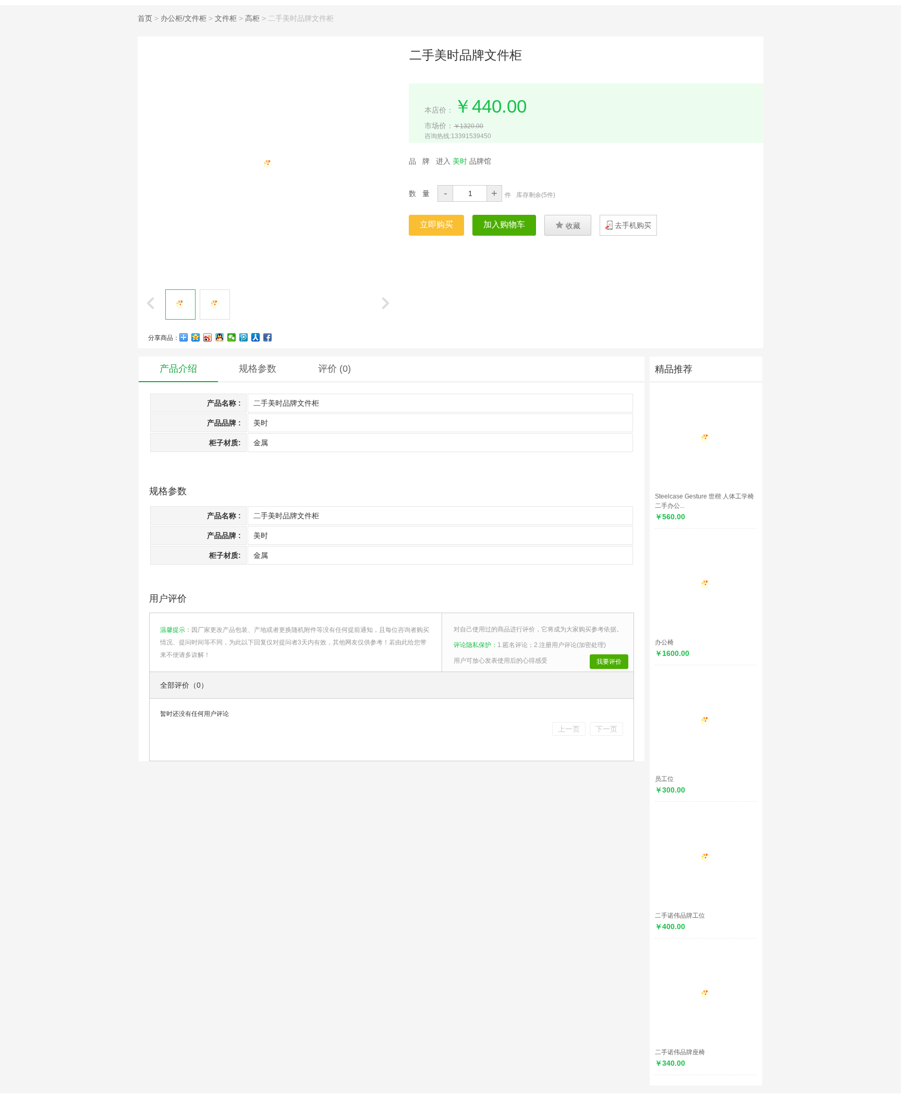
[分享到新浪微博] (207, 337)
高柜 (252, 18)
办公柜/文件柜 (183, 18)
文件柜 (226, 18)
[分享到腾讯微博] (243, 337)
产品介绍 (178, 368)
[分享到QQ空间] (195, 337)
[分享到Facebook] (267, 337)
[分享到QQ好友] (219, 337)
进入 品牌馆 (463, 161)
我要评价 (609, 661)
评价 (334, 368)
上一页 (569, 729)
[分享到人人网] (255, 337)
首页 (145, 18)
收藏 (567, 225)
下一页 (606, 729)
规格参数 (257, 368)
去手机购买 (633, 225)
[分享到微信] (231, 337)
